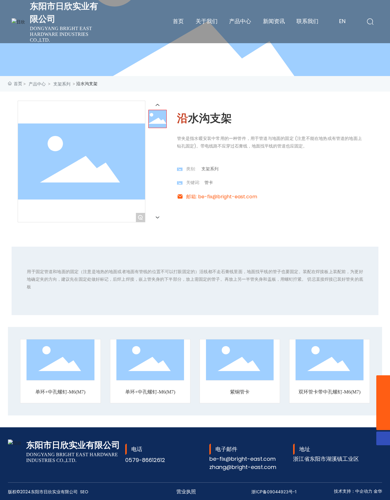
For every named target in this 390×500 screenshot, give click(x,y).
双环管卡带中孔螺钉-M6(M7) (329, 391)
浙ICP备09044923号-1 (274, 491)
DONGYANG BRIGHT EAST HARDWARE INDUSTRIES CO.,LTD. (61, 34)
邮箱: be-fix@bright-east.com (221, 196)
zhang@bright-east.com (242, 467)
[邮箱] (383, 382)
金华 (378, 491)
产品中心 (37, 83)
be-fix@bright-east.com (242, 459)
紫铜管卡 (240, 391)
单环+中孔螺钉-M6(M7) (60, 391)
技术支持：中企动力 (353, 491)
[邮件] (383, 396)
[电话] (383, 409)
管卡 (208, 182)
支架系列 (61, 83)
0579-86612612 (145, 460)
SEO (84, 492)
